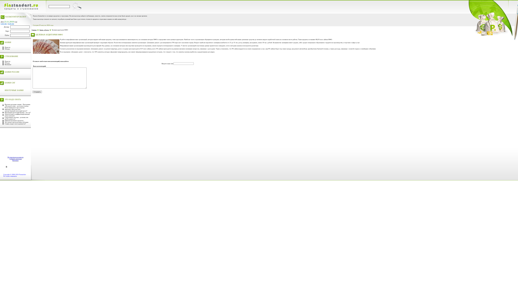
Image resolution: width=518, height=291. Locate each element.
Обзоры (7, 49)
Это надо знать (13, 99)
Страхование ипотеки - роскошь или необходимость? (16, 118)
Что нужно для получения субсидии (16, 122)
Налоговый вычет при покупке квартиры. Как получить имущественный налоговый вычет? (16, 109)
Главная (34, 30)
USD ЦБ (4, 24)
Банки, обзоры (44, 30)
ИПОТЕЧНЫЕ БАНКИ (14, 90)
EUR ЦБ (11, 24)
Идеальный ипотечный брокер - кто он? (18, 112)
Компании (8, 64)
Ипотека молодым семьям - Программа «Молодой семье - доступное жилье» (17, 105)
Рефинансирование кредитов (14, 120)
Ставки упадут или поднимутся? (15, 124)
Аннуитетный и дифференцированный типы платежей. (17, 115)
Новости (7, 47)
